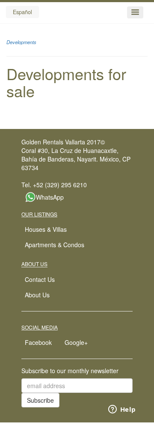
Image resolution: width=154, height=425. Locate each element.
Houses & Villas (46, 229)
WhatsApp (50, 197)
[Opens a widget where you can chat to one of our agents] (121, 410)
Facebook (38, 342)
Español (22, 12)
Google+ (76, 342)
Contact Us (40, 279)
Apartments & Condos (54, 244)
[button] (135, 12)
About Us (37, 294)
